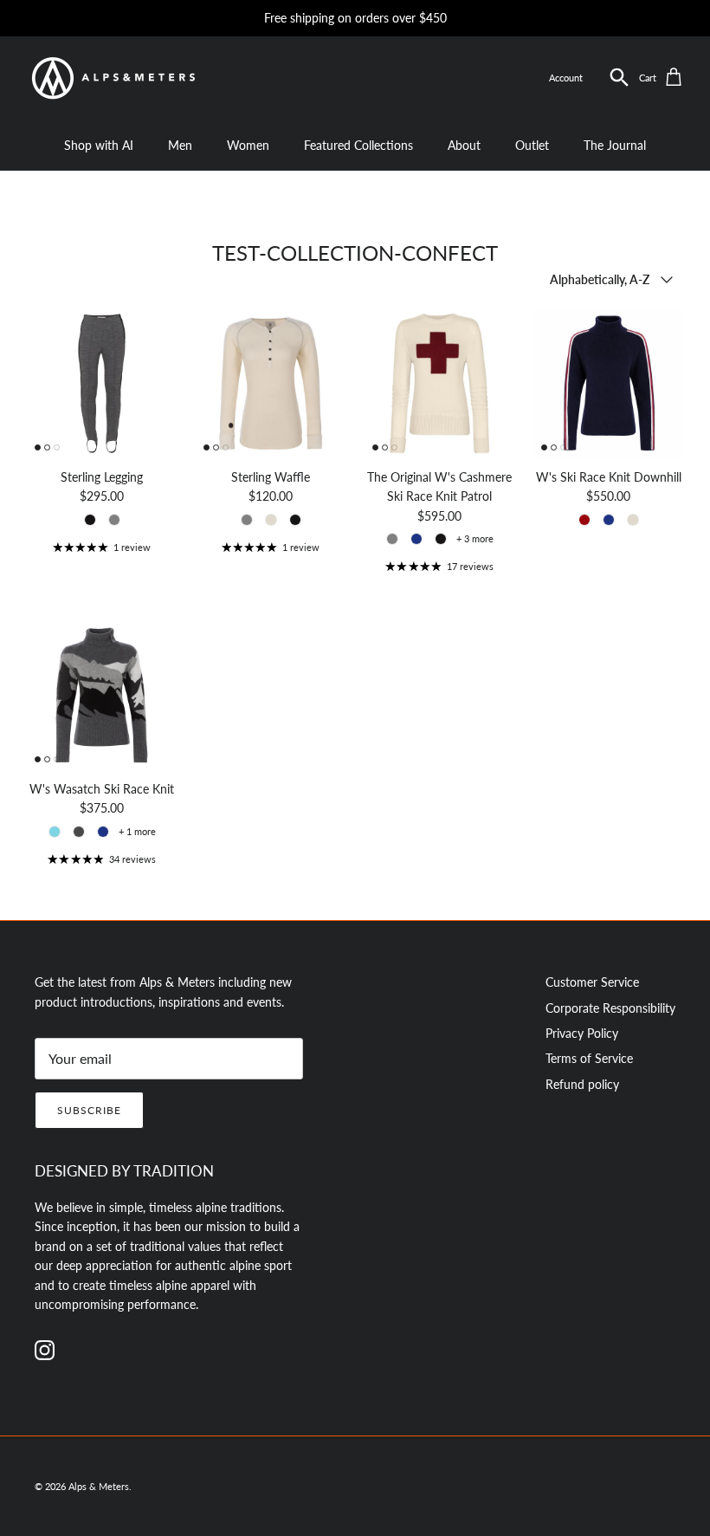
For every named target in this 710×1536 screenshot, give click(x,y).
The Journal (615, 145)
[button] (619, 77)
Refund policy (582, 1084)
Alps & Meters (98, 1486)
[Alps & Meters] (112, 78)
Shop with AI (98, 145)
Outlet (532, 145)
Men (180, 145)
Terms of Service (589, 1058)
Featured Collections (358, 145)
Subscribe (89, 1110)
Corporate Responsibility (610, 1008)
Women (248, 145)
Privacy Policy (581, 1033)
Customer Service (592, 982)
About (464, 145)
